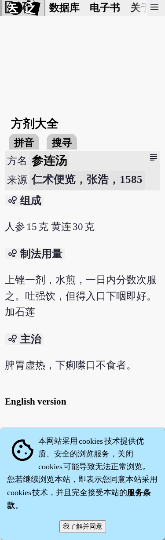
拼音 (24, 142)
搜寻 (62, 142)
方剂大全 (35, 123)
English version (35, 401)
